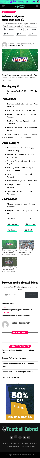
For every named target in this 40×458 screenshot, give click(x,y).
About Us (5, 443)
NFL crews (25, 443)
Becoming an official (13, 446)
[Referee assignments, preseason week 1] (9, 261)
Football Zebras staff (16, 45)
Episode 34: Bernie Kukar (11, 377)
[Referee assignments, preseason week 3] (9, 244)
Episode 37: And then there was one (16, 358)
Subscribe (32, 295)
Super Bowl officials (28, 446)
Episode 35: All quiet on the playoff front (17, 372)
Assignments (15, 443)
